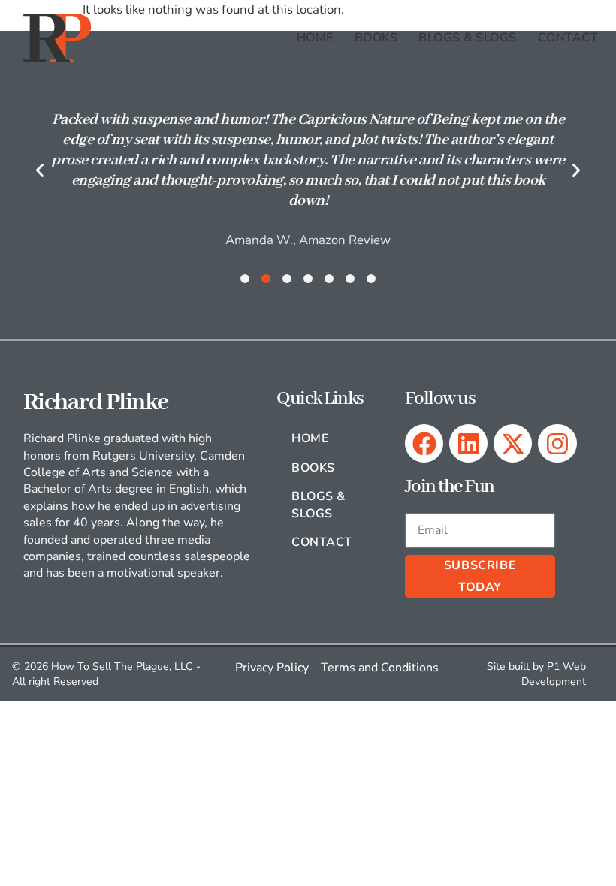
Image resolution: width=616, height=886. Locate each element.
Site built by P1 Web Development (536, 674)
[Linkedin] (468, 443)
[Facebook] (424, 443)
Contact (568, 37)
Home (315, 37)
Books (376, 37)
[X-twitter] (513, 443)
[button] (40, 170)
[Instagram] (557, 443)
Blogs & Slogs (467, 37)
